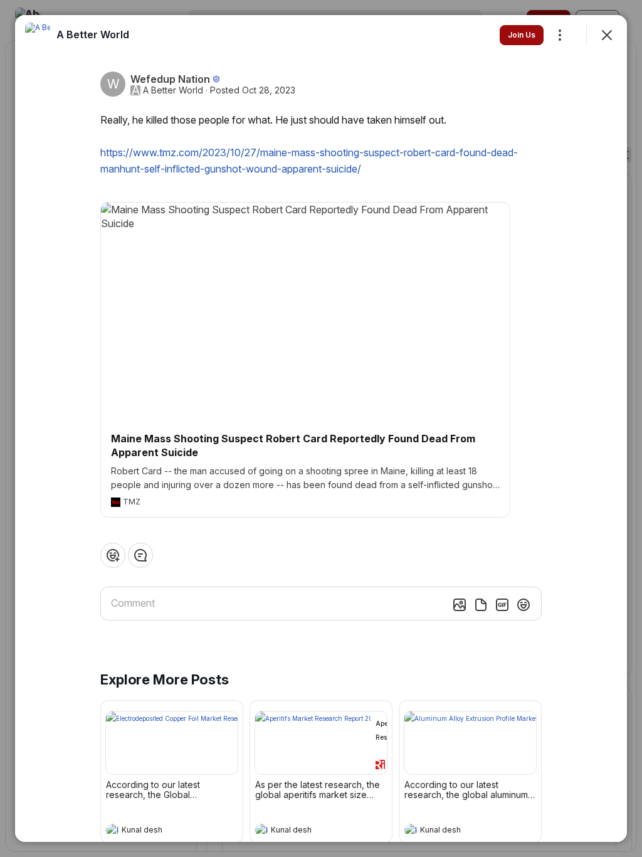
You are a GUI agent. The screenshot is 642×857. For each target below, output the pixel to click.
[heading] (159, 831)
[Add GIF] (502, 605)
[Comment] (140, 555)
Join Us (521, 35)
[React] (113, 555)
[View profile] (112, 830)
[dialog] (321, 428)
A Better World (173, 90)
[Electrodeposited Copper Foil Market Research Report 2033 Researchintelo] (171, 743)
